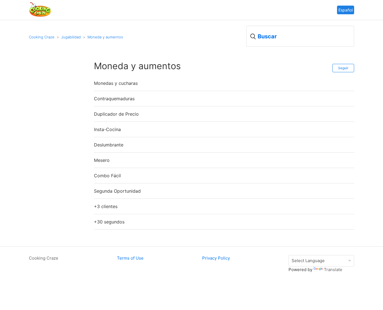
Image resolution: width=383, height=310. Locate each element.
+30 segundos (109, 222)
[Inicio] (40, 15)
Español (345, 10)
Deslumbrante (108, 145)
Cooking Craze (41, 37)
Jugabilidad (71, 37)
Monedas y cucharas (116, 83)
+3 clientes (105, 206)
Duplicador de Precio (116, 114)
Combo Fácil (107, 175)
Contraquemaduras (114, 98)
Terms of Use (130, 258)
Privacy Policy (216, 258)
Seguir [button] (343, 68)
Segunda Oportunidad (117, 191)
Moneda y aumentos (105, 37)
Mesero (102, 160)
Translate (333, 269)
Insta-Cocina (107, 129)
